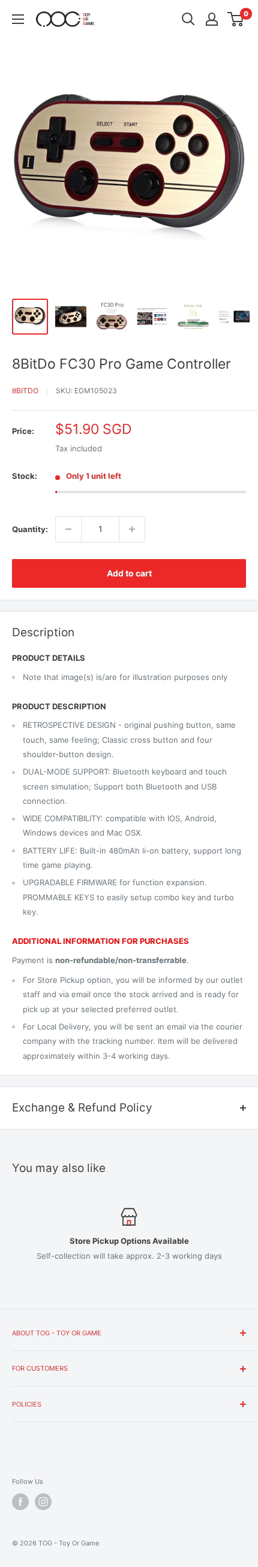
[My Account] (212, 19)
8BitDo (25, 390)
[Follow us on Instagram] (43, 1501)
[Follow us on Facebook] (20, 1501)
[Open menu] (18, 19)
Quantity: (30, 529)
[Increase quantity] (132, 529)
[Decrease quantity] (68, 529)
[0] (236, 19)
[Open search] (188, 19)
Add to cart (129, 573)
